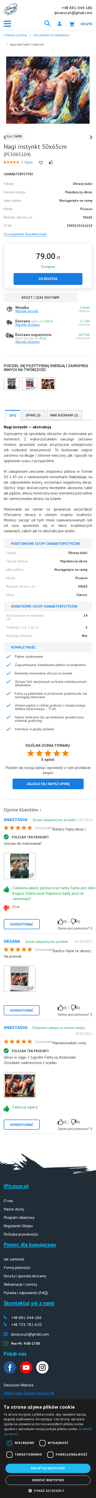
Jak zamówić (14, 1259)
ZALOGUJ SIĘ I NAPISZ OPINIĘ (48, 784)
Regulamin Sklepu (18, 1225)
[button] (48, 1490)
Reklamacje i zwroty (20, 1284)
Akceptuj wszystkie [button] (48, 1468)
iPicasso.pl (16, 1186)
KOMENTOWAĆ (21, 924)
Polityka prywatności (21, 1234)
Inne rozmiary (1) (64, 415)
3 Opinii (27, 162)
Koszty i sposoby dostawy (25, 1275)
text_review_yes (60, 922)
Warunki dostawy (27, 324)
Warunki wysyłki (26, 311)
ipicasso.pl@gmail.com (73, 12)
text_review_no (73, 922)
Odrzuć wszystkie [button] (48, 1480)
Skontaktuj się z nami (29, 1303)
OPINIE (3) (33, 415)
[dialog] (48, 1448)
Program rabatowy (19, 1217)
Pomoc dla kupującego (30, 1244)
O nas (8, 1200)
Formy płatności (17, 1267)
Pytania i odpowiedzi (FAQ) (26, 1292)
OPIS (12, 416)
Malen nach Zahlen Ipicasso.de (29, 1392)
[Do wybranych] (41, 162)
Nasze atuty (14, 1208)
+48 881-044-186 (77, 7)
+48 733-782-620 (26, 1324)
